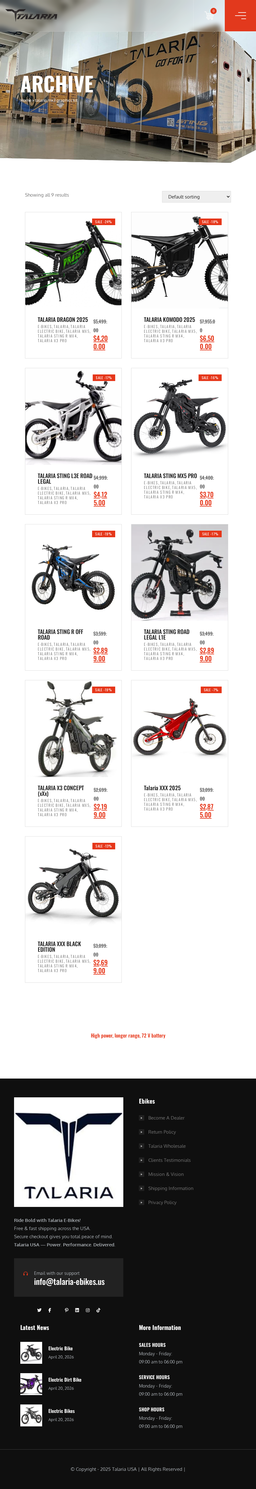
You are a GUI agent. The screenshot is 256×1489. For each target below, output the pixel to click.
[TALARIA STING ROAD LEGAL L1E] (179, 572)
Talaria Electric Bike (62, 329)
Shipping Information (171, 1188)
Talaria (61, 326)
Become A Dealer (166, 1118)
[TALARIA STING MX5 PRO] (179, 416)
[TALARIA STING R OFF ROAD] (73, 572)
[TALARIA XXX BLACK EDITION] (73, 885)
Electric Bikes (61, 1410)
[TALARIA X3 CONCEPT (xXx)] (73, 728)
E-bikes (45, 326)
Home (25, 100)
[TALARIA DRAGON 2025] (73, 260)
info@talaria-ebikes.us (69, 1281)
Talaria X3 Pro (52, 340)
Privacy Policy (162, 1202)
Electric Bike (60, 1348)
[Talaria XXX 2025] (179, 728)
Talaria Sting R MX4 (57, 335)
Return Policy (162, 1132)
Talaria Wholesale (167, 1146)
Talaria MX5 (78, 331)
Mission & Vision (166, 1174)
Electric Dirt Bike (64, 1379)
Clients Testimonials (169, 1160)
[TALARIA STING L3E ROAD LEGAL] (73, 416)
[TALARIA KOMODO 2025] (179, 260)
